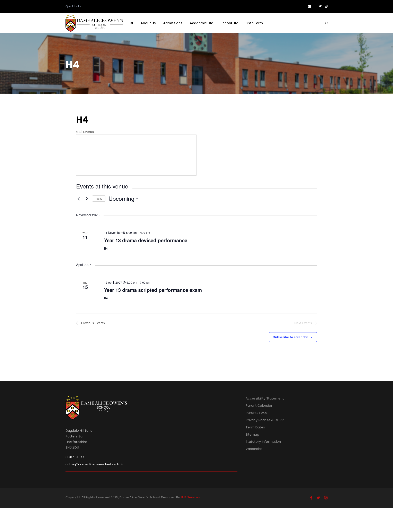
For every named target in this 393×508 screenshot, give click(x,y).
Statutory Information (263, 441)
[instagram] (326, 6)
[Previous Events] (78, 198)
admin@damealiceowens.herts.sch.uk (94, 464)
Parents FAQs (257, 412)
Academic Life (201, 23)
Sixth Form (254, 23)
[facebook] (315, 6)
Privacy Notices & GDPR (265, 420)
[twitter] (320, 6)
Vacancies (254, 448)
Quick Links (73, 6)
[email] (309, 6)
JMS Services (190, 497)
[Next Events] (86, 198)
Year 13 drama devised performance (145, 240)
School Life (229, 23)
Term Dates (255, 427)
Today (98, 198)
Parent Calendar (259, 405)
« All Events (85, 131)
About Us (148, 23)
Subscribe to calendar (290, 337)
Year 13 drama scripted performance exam (153, 289)
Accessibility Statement (265, 398)
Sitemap (252, 434)
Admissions (172, 23)
